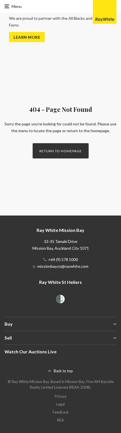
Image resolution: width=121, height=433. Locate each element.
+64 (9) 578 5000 (63, 259)
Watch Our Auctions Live (31, 351)
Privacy (61, 396)
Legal (60, 404)
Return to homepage (60, 151)
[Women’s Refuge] (60, 300)
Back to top (63, 371)
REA (60, 420)
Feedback (61, 412)
